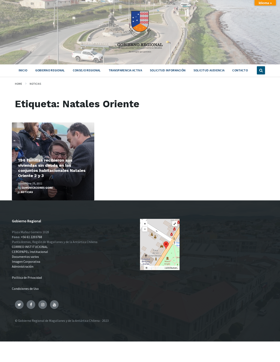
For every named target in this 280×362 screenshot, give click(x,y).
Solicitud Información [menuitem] (168, 70)
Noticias (35, 84)
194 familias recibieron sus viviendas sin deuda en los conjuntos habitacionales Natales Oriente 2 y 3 (51, 168)
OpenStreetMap (156, 267)
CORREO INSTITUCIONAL (30, 247)
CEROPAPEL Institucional (30, 252)
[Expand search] (261, 70)
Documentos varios (25, 257)
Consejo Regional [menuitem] (87, 70)
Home (18, 84)
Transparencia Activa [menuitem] (125, 70)
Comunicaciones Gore (37, 188)
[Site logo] (140, 54)
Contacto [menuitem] (240, 70)
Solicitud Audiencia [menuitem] (209, 70)
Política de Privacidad (27, 277)
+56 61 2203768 (31, 237)
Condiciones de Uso (25, 289)
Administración (22, 266)
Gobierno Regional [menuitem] (50, 70)
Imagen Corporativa (26, 261)
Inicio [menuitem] (23, 70)
